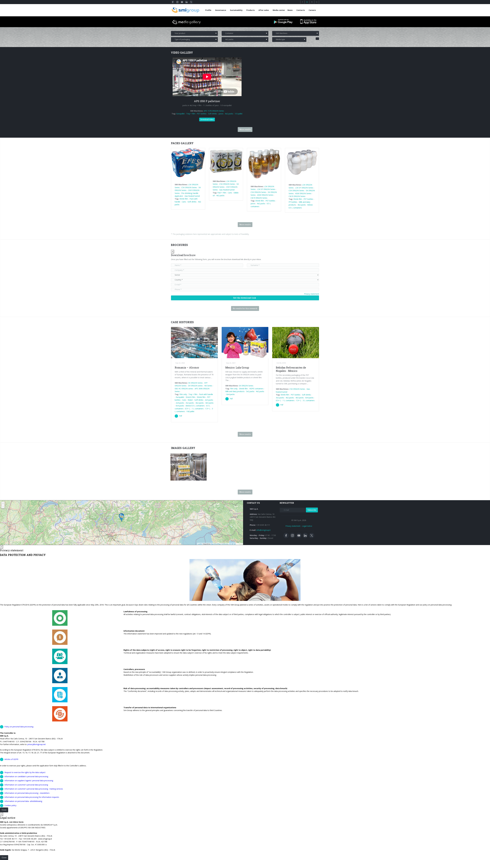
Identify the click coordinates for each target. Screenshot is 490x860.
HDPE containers (256, 388)
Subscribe (312, 510)
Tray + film (190, 113)
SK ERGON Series (195, 383)
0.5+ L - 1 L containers (194, 408)
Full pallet (190, 411)
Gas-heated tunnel (192, 196)
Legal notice (307, 526)
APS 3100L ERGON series (194, 466)
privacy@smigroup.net (36, 744)
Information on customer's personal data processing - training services (33, 789)
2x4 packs (180, 403)
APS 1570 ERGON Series (214, 111)
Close (4, 810)
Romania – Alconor (187, 367)
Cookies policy (10, 805)
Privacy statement (311, 294)
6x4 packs (180, 405)
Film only (183, 394)
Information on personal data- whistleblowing (23, 801)
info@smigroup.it (263, 530)
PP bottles (293, 202)
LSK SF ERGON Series (266, 189)
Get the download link (244, 298)
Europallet (180, 113)
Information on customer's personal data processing (26, 785)
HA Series (208, 385)
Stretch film (190, 397)
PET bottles (201, 113)
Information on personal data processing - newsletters (27, 793)
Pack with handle (206, 394)
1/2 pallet (193, 473)
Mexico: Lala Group (237, 367)
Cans (184, 202)
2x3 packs (209, 400)
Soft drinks (212, 113)
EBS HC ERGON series (184, 388)
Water (190, 400)
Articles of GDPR (11, 759)
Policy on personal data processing (18, 726)
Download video (207, 119)
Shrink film (183, 199)
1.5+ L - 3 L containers (305, 400)
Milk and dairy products (234, 391)
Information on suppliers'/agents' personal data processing (28, 780)
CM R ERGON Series (259, 198)
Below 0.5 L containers (195, 405)
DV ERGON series (195, 385)
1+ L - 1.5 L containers (196, 471)
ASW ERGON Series (265, 195)
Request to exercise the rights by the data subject (24, 772)
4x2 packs (229, 113)
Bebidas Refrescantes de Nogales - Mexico (291, 369)
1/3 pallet (238, 113)
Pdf (180, 416)
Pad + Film (221, 192)
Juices (221, 113)
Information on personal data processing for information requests (31, 797)
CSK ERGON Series (189, 187)
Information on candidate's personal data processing (26, 776)
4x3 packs (209, 403)
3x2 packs (190, 403)
